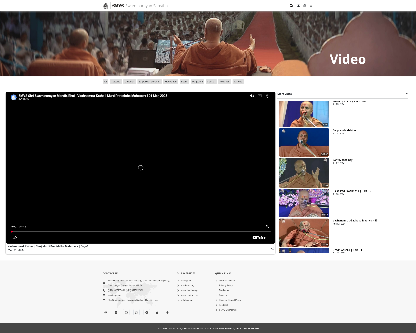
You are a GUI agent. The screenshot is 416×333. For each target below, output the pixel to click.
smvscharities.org (189, 290)
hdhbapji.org (186, 280)
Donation (223, 295)
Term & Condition (227, 280)
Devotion (129, 81)
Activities (224, 81)
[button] (407, 92)
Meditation (171, 81)
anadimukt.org (187, 285)
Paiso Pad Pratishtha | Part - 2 (352, 191)
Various (238, 81)
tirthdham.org (187, 300)
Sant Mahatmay (343, 160)
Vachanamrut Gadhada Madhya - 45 (355, 220)
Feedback (223, 305)
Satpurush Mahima (344, 130)
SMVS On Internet (227, 310)
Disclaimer (224, 290)
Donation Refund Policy (230, 300)
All (105, 81)
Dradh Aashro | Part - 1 (347, 250)
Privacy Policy (226, 285)
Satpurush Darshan (149, 81)
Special (211, 81)
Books (184, 81)
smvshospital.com (189, 295)
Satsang (115, 81)
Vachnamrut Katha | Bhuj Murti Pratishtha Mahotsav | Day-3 (48, 246)
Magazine (197, 81)
